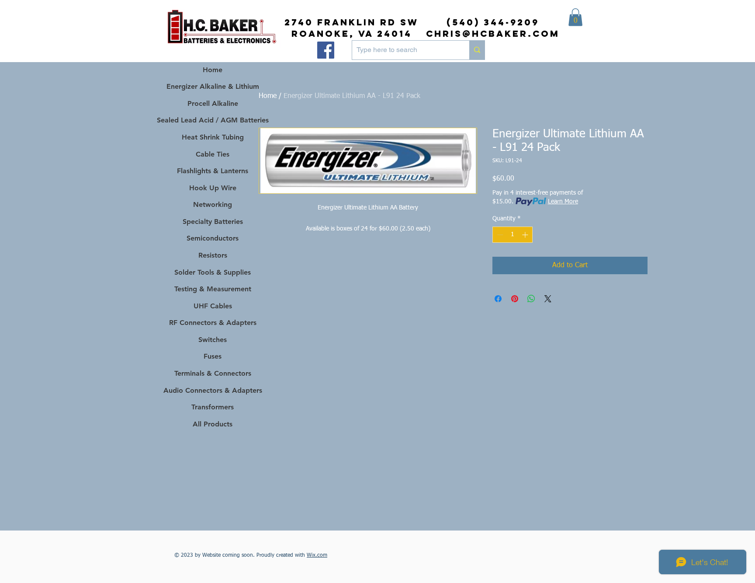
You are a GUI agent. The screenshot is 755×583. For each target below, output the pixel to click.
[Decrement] (499, 234)
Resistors (212, 255)
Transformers (212, 407)
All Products (212, 424)
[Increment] (525, 234)
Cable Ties (212, 154)
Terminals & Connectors (212, 373)
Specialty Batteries (213, 221)
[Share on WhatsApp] (531, 298)
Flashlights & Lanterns (212, 171)
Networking (212, 204)
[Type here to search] (477, 50)
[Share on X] (548, 298)
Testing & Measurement (212, 289)
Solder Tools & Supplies (212, 272)
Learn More (563, 202)
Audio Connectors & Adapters (212, 390)
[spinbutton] (512, 234)
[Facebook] (325, 50)
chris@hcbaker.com (493, 33)
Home (268, 96)
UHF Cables (213, 306)
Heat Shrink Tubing (213, 137)
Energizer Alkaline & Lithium (212, 86)
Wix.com (317, 555)
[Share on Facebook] (498, 298)
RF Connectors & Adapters (212, 322)
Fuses (213, 356)
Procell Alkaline (212, 103)
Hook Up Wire (212, 188)
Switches (212, 339)
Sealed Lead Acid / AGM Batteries (212, 120)
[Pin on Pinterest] (514, 298)
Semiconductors (213, 238)
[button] (575, 17)
